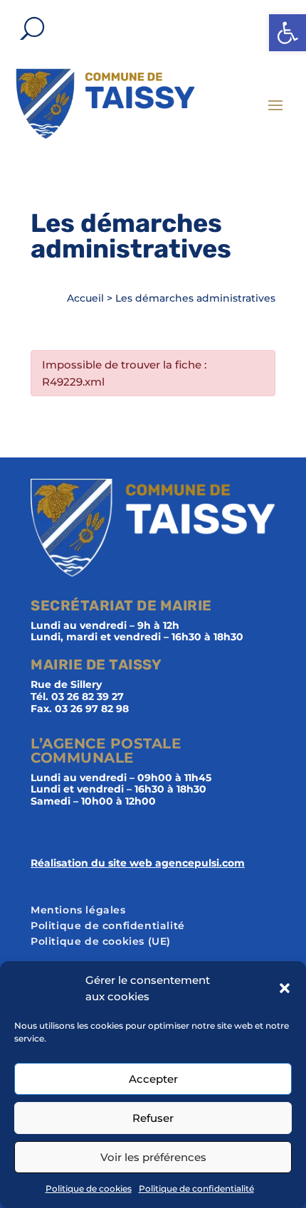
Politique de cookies (89, 1188)
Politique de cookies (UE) (101, 942)
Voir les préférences (153, 1157)
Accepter (153, 1079)
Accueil (85, 298)
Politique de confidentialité (196, 1188)
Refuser (153, 1118)
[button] (287, 32)
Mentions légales (78, 910)
